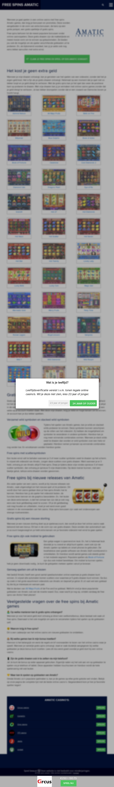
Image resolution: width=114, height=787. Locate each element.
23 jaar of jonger (59, 403)
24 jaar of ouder (84, 403)
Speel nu (68, 783)
